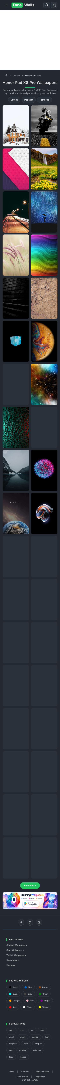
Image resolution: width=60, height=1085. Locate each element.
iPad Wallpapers (15, 950)
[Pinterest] (30, 922)
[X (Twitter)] (39, 922)
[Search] (46, 5)
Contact (25, 1071)
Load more (30, 885)
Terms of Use (21, 1077)
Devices (16, 75)
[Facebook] (21, 922)
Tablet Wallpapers (16, 955)
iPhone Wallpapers (16, 945)
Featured (44, 99)
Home (11, 1071)
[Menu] (6, 5)
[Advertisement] (30, 40)
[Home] (6, 75)
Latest (14, 99)
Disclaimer (40, 1077)
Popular (28, 99)
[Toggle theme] (54, 5)
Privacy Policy (42, 1071)
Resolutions (13, 960)
